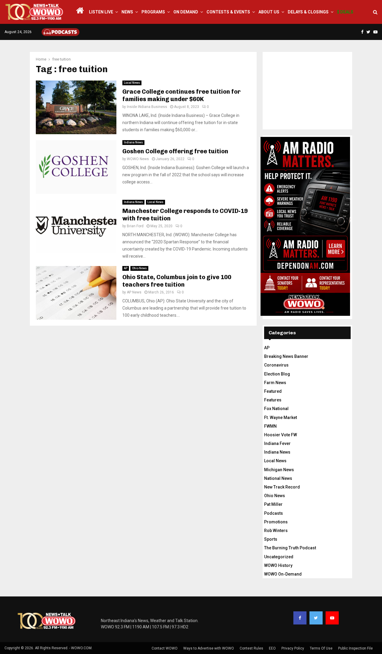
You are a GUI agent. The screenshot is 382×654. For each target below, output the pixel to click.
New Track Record (282, 487)
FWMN (270, 426)
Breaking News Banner (286, 356)
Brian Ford (135, 226)
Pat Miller (273, 504)
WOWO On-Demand (283, 574)
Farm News (275, 382)
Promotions (276, 522)
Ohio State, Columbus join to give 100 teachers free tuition (176, 280)
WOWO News (138, 159)
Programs (153, 12)
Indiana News (133, 142)
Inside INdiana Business (147, 107)
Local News (132, 82)
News (127, 12)
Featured (273, 391)
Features (272, 400)
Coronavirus (276, 365)
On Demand (185, 12)
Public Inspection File (355, 648)
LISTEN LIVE (101, 12)
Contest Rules (251, 648)
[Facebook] (299, 617)
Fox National (276, 408)
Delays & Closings (308, 12)
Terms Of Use (321, 648)
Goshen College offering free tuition (175, 151)
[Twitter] (316, 617)
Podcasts (273, 513)
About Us (268, 12)
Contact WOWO (165, 648)
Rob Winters (276, 530)
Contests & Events (228, 12)
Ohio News (139, 268)
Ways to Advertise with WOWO (208, 648)
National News (278, 478)
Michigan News (279, 469)
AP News (134, 292)
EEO (272, 648)
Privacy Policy (292, 648)
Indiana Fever (277, 443)
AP (125, 268)
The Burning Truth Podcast (290, 547)
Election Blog (277, 374)
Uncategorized (278, 556)
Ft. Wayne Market (280, 417)
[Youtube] (332, 617)
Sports (270, 539)
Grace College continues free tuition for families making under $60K (181, 95)
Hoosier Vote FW (280, 434)
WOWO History (278, 565)
